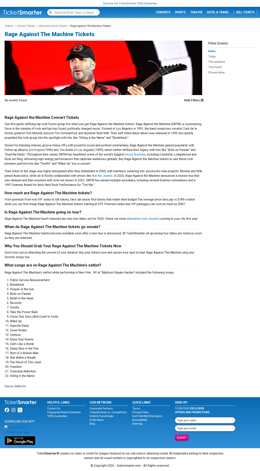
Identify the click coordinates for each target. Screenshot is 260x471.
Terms (136, 408)
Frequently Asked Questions (64, 412)
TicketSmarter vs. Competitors (108, 412)
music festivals (135, 154)
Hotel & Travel (218, 12)
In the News (97, 419)
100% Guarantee (57, 416)
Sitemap (137, 423)
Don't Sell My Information (147, 416)
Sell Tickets (245, 12)
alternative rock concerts (143, 218)
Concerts (163, 12)
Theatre (196, 12)
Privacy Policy (140, 412)
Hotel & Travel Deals (101, 416)
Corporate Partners (101, 408)
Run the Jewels (102, 176)
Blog (92, 423)
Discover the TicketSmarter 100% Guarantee (130, 3)
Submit (182, 437)
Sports (180, 12)
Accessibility (139, 419)
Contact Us (53, 408)
